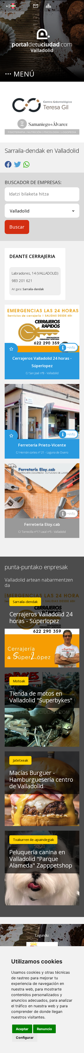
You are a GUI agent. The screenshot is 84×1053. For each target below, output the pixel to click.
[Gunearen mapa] (48, 6)
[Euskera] (10, 6)
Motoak (19, 681)
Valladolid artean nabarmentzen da (39, 582)
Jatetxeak (20, 760)
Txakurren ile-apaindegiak (33, 839)
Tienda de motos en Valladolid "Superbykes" (40, 696)
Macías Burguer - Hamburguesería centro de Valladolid (41, 779)
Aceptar (22, 1029)
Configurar (25, 1037)
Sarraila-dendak (33, 289)
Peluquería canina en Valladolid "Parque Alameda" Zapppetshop (40, 858)
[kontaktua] (35, 6)
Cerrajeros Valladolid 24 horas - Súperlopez (41, 617)
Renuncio (44, 1029)
